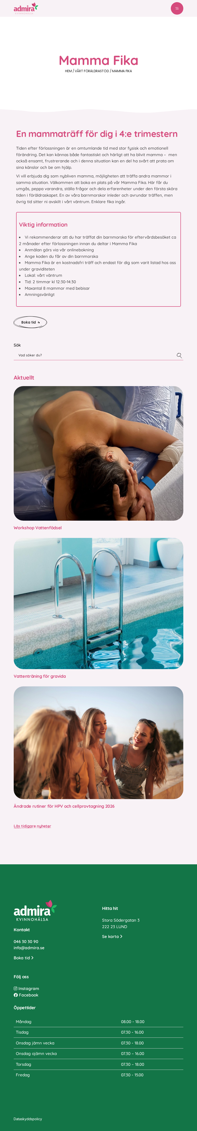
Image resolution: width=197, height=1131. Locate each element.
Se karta (111, 936)
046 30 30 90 (26, 941)
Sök (17, 345)
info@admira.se (29, 947)
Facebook (28, 994)
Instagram (28, 988)
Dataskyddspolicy (28, 1119)
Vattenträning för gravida (40, 676)
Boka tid (22, 957)
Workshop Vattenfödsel (38, 527)
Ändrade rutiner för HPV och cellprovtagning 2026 (64, 806)
